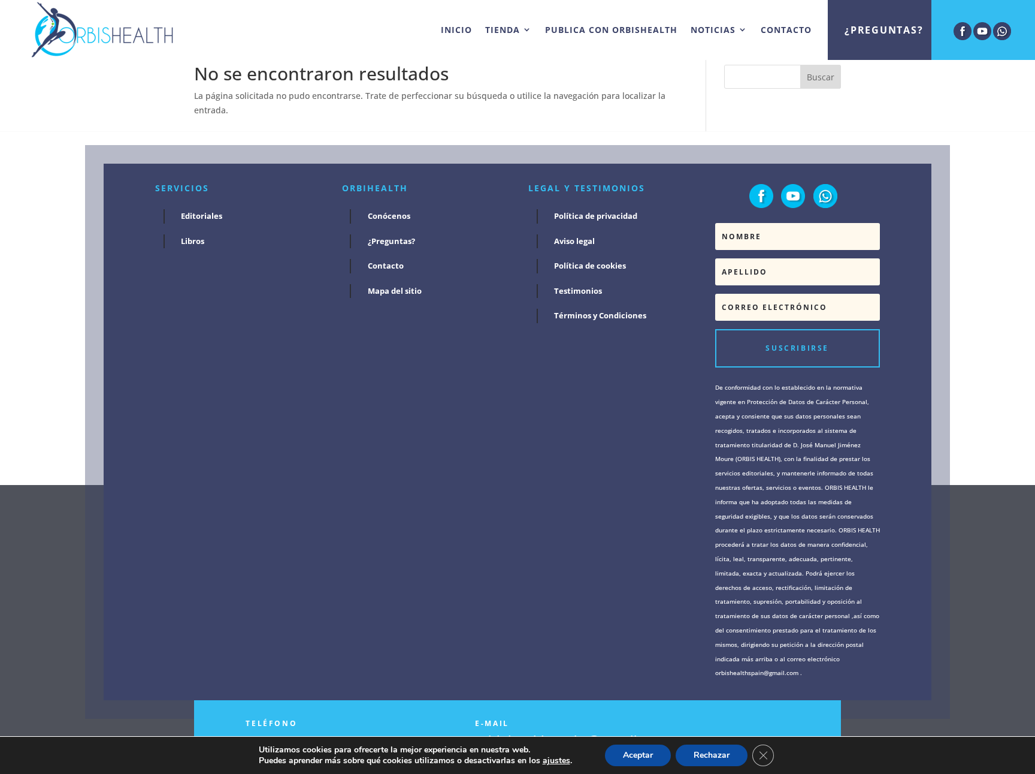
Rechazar (712, 755)
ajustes (556, 760)
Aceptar (638, 755)
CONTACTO (786, 29)
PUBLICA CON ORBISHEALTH (611, 29)
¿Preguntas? (884, 30)
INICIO (456, 29)
